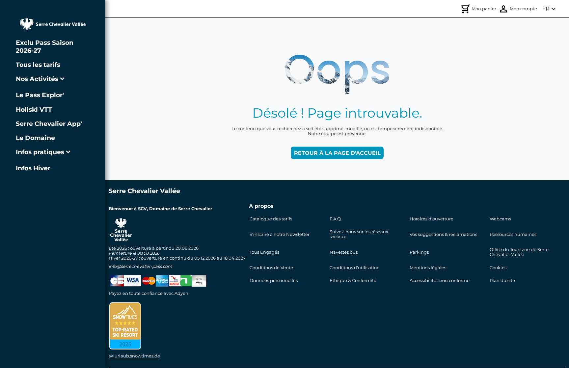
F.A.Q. (336, 218)
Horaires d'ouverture (431, 218)
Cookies (498, 267)
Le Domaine (35, 138)
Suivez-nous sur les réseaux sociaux (359, 234)
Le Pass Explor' (40, 95)
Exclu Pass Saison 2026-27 (44, 46)
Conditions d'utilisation (355, 267)
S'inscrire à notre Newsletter (280, 234)
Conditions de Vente (271, 267)
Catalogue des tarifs (271, 218)
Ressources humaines (513, 234)
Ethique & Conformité (353, 280)
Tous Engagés (264, 252)
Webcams (500, 218)
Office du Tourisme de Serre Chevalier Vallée (519, 252)
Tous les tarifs (38, 65)
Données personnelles (274, 280)
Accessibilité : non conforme (440, 280)
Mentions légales (428, 267)
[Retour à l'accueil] (53, 24)
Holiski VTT (34, 109)
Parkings (419, 252)
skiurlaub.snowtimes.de (134, 356)
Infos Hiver (33, 168)
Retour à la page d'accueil (337, 153)
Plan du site (502, 280)
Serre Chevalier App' (49, 123)
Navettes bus (344, 252)
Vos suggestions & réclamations (443, 234)
